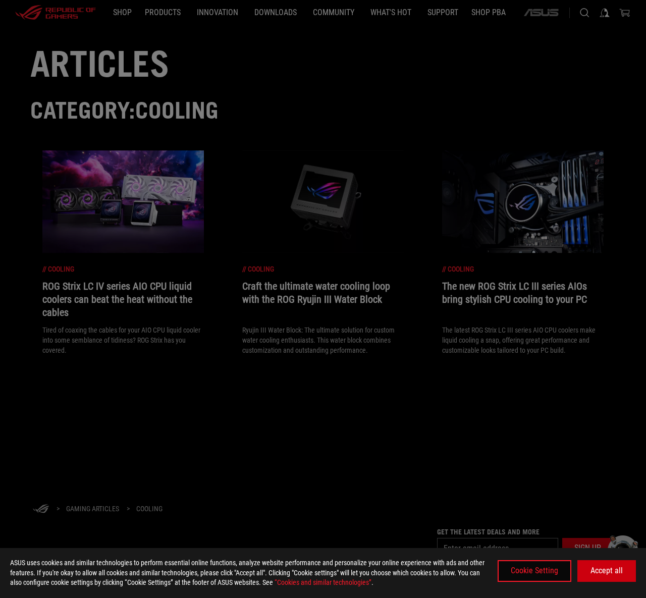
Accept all (606, 570)
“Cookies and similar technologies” (323, 582)
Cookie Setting (534, 570)
